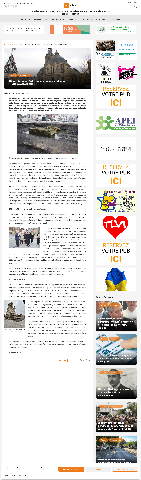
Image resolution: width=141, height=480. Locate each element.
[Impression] (116, 122)
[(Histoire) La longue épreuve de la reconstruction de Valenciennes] (116, 383)
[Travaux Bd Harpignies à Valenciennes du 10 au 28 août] (116, 451)
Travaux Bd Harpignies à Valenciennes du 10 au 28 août (114, 461)
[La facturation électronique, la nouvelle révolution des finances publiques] (116, 349)
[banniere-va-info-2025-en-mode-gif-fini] (116, 29)
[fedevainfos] (116, 201)
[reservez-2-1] (116, 96)
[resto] (127, 73)
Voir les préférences (125, 469)
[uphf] (105, 50)
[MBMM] (24, 29)
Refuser (98, 469)
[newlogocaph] (70, 29)
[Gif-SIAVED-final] (127, 50)
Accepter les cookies (71, 469)
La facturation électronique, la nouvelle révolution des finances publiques (116, 358)
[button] (135, 6)
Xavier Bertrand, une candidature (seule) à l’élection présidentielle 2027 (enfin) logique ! (70, 12)
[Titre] (5, 6)
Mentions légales (22, 475)
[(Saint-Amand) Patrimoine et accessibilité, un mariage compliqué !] (47, 49)
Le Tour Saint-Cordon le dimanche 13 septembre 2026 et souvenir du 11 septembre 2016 (115, 426)
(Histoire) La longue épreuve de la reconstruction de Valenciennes (115, 392)
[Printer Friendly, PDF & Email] (84, 361)
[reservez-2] (116, 175)
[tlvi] (116, 227)
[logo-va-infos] (70, 5)
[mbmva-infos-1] (116, 148)
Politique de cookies (9, 475)
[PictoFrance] (105, 73)
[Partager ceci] (65, 360)
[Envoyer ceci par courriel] (59, 360)
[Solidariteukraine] (116, 279)
